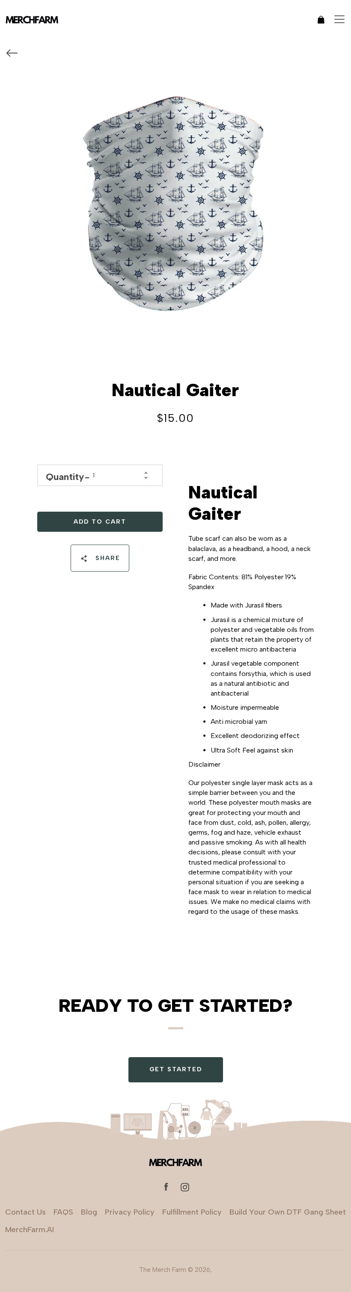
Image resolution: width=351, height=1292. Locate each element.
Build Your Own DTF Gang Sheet (287, 1212)
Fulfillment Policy (192, 1212)
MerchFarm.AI (29, 1229)
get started (175, 1069)
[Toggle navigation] (339, 19)
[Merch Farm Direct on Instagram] (185, 1186)
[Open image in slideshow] (175, 202)
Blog (89, 1212)
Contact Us (25, 1212)
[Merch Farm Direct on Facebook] (166, 1186)
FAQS (63, 1212)
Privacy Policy (130, 1212)
